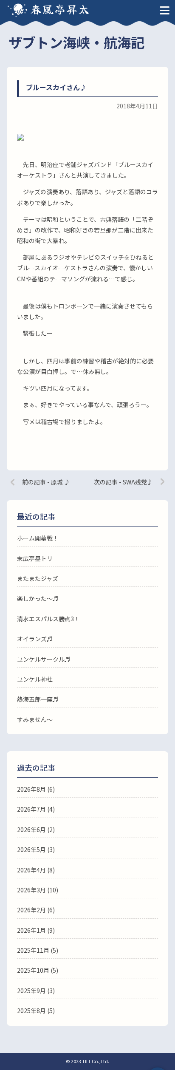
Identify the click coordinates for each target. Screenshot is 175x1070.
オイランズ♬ (35, 638)
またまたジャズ (37, 578)
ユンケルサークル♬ (44, 659)
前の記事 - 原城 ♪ (46, 482)
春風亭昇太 (60, 9)
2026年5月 (31, 849)
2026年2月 (31, 910)
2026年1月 (31, 930)
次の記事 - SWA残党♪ (123, 482)
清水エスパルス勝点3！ (48, 618)
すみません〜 (35, 719)
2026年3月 (31, 890)
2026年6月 (31, 829)
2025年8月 (31, 1010)
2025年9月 (31, 990)
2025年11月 (33, 950)
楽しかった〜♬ (38, 598)
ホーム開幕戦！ (38, 538)
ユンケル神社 (35, 679)
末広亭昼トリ (35, 558)
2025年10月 (33, 970)
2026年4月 (31, 870)
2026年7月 (31, 809)
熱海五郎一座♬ (38, 699)
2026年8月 (31, 789)
